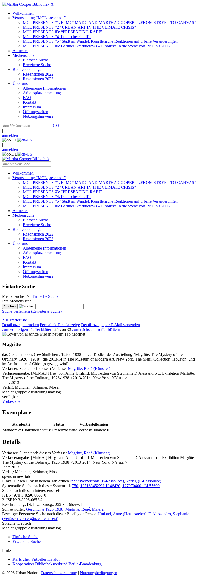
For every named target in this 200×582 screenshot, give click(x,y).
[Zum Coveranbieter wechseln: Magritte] (20, 334)
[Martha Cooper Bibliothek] (25, 4)
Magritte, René (77, 509)
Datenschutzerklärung (59, 573)
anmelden (10, 135)
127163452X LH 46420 (100, 486)
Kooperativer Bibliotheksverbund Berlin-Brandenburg (57, 564)
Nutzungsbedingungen (98, 573)
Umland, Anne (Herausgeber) (122, 514)
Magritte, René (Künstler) (89, 368)
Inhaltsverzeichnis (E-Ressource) (97, 481)
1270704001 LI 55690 (141, 486)
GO (56, 125)
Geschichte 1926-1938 (44, 509)
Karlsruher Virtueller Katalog (36, 559)
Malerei (98, 509)
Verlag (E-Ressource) (143, 481)
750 (75, 486)
